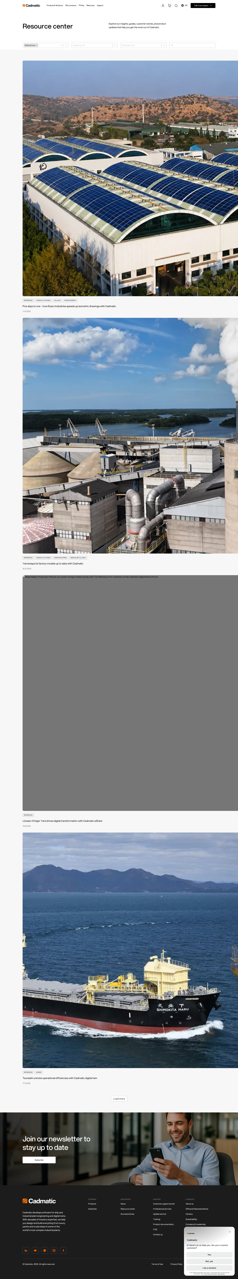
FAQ (155, 1229)
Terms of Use (157, 1264)
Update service (159, 1214)
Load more (119, 1098)
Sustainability (191, 1219)
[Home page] (39, 1202)
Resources (90, 5)
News (123, 1203)
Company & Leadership (196, 1224)
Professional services (162, 1209)
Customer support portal (164, 1203)
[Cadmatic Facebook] (63, 1251)
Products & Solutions (55, 5)
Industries (92, 1209)
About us (190, 1203)
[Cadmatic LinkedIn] (26, 1251)
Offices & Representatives (197, 1209)
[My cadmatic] (163, 5)
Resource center (128, 1209)
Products (92, 1203)
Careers (189, 1214)
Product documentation (163, 1224)
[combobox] (46, 45)
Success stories (127, 1214)
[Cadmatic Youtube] (35, 1251)
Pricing (81, 5)
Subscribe (39, 1160)
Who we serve (70, 5)
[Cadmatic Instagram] (54, 1251)
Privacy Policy (176, 1264)
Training (156, 1219)
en (186, 5)
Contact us (158, 1234)
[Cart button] (169, 5)
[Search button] (176, 5)
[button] (61, 45)
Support (100, 5)
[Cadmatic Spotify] (44, 1251)
